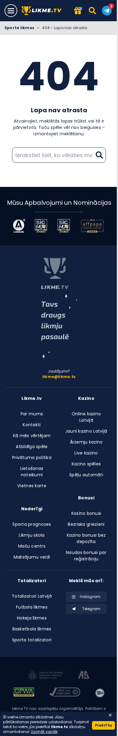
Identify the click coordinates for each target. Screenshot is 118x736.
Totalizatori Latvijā (32, 596)
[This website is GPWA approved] (24, 693)
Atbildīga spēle (32, 447)
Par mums (32, 414)
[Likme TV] (43, 10)
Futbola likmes (32, 607)
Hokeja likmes (32, 618)
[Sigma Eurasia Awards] (41, 225)
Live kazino (86, 453)
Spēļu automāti (86, 475)
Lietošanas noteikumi (32, 471)
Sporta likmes (19, 27)
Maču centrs (31, 546)
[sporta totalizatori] (59, 326)
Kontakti (32, 425)
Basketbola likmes (31, 629)
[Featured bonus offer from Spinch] (78, 11)
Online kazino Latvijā (86, 417)
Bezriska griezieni (86, 524)
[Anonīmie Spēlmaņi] (83, 676)
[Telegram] (107, 10)
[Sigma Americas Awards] (64, 225)
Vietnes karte (31, 486)
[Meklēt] (93, 10)
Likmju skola (31, 535)
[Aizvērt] (110, 715)
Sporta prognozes (31, 524)
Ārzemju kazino (86, 442)
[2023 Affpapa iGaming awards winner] (92, 225)
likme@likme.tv (59, 376)
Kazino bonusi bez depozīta (86, 538)
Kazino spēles (86, 464)
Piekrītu (103, 725)
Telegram (91, 608)
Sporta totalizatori (31, 640)
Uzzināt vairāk (44, 731)
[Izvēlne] (11, 10)
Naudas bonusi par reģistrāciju (86, 555)
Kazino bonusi (86, 513)
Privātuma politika (31, 457)
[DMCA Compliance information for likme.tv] (64, 693)
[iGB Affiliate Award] (19, 225)
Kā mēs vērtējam (32, 436)
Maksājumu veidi (32, 557)
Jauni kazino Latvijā (86, 431)
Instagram (90, 596)
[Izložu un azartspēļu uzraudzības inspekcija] (45, 676)
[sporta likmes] (55, 273)
